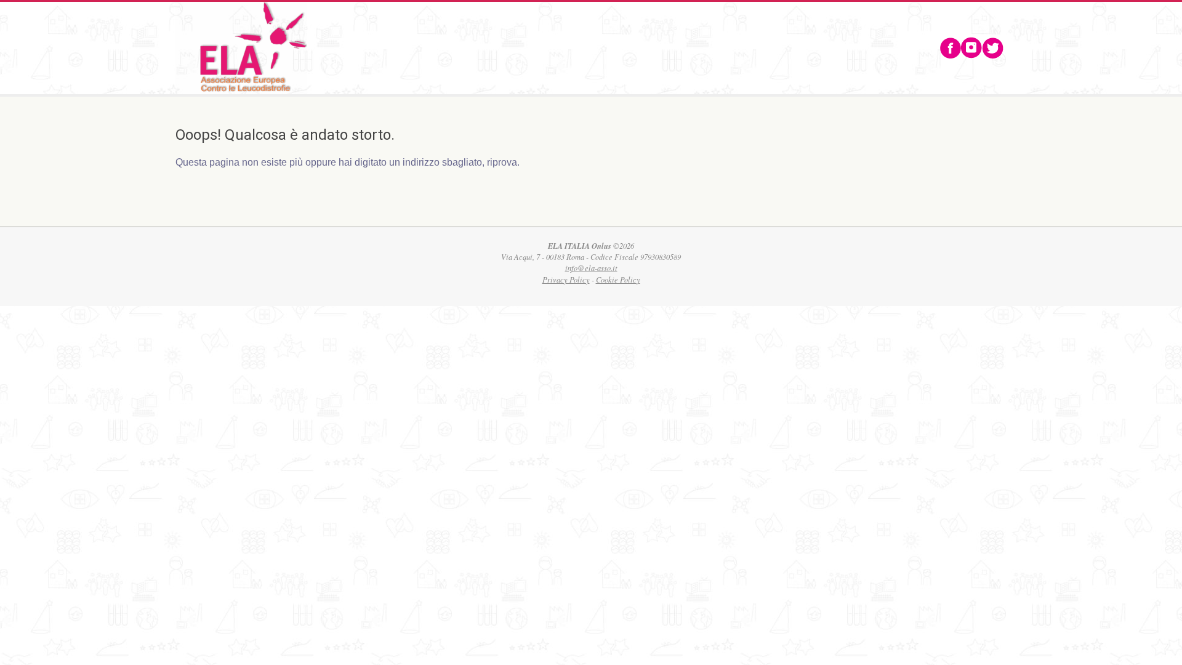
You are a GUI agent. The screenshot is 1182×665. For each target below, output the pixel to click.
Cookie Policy (618, 279)
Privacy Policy (566, 279)
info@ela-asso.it (591, 268)
